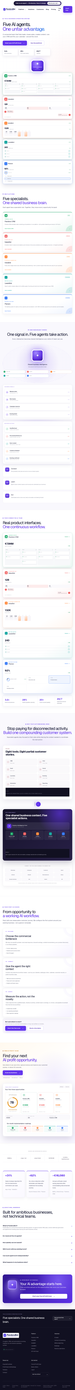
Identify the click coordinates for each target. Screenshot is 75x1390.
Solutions (31, 9)
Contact (5, 1372)
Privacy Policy (15, 1385)
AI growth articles (7, 1364)
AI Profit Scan (35, 1351)
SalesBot (30, 371)
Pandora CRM (7, 371)
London (4, 1385)
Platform (22, 9)
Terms (13, 1387)
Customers (40, 9)
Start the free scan (16, 1028)
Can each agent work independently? (16, 1256)
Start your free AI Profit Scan (43, 1296)
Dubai (4, 1387)
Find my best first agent (62, 1318)
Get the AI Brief (40, 1374)
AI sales (56, 1337)
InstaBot (53, 371)
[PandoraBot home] (9, 9)
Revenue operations (60, 1348)
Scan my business (12, 1073)
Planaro (30, 375)
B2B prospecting (59, 1343)
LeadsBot (6, 375)
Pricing (53, 9)
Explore (67, 536)
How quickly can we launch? (12, 1242)
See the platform (36, 43)
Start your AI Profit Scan (15, 43)
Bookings (57, 1346)
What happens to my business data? (15, 1262)
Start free (67, 9)
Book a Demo (34, 1367)
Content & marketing (60, 1340)
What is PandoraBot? (10, 1226)
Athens (7, 1385)
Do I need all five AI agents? (12, 1236)
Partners (5, 1369)
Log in (59, 9)
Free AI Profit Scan (36, 1364)
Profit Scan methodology (9, 1367)
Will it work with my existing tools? (15, 1249)
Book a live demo (35, 1028)
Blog (47, 9)
